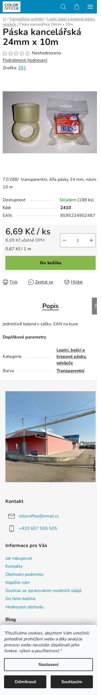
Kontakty (14, 566)
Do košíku (50, 263)
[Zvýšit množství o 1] (91, 240)
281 (22, 68)
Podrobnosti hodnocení (25, 60)
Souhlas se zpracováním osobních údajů (43, 591)
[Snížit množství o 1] (64, 240)
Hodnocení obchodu (24, 607)
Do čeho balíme (20, 599)
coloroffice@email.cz (39, 516)
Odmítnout (25, 682)
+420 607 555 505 (38, 528)
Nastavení (48, 665)
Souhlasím (71, 682)
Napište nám (17, 582)
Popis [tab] (50, 306)
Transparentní (70, 371)
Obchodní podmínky (24, 574)
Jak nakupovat (18, 558)
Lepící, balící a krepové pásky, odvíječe (71, 356)
